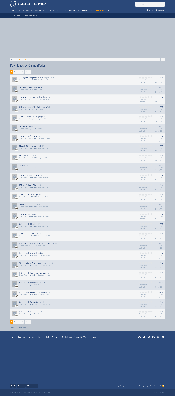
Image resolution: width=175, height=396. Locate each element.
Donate (22, 386)
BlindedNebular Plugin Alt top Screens (34, 263)
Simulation (41, 109)
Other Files (41, 246)
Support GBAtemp (81, 337)
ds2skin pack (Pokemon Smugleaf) (33, 292)
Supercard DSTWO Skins (46, 236)
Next (27, 72)
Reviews (30, 337)
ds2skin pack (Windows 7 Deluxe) (32, 273)
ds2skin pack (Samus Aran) (29, 312)
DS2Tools (22, 165)
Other (40, 90)
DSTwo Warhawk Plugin (28, 185)
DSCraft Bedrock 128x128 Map (31, 87)
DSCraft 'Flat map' (26, 126)
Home (13, 337)
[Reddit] (94, 392)
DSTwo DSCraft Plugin (28, 136)
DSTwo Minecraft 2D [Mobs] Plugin (33, 97)
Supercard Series (44, 99)
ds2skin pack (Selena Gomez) (30, 302)
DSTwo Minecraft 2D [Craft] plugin (33, 107)
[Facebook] (89, 392)
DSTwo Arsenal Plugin (28, 204)
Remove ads (33, 386)
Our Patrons (67, 337)
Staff (47, 337)
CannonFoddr (23, 80)
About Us (95, 337)
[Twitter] (105, 392)
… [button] (19, 72)
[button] (19, 10)
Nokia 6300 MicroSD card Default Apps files (36, 243)
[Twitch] (100, 392)
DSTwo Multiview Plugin (28, 195)
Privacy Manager (120, 386)
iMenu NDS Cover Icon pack (30, 146)
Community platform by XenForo (30, 392)
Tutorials (39, 337)
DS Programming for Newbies (31, 78)
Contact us (109, 386)
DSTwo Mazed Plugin (27, 214)
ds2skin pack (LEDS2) (27, 224)
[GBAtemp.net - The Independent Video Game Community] (28, 4)
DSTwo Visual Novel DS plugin (31, 116)
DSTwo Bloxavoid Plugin (29, 175)
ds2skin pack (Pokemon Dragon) (32, 282)
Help (151, 386)
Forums (21, 337)
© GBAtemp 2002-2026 (157, 392)
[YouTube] (110, 392)
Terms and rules (132, 386)
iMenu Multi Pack (26, 156)
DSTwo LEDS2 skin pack (28, 234)
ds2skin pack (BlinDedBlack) (30, 253)
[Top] (160, 386)
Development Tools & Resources (48, 80)
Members (55, 337)
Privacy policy (143, 386)
